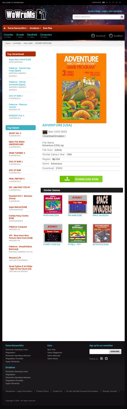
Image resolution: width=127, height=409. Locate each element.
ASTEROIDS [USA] (100, 244)
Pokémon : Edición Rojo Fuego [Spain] (19, 69)
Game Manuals (53, 355)
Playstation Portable (14, 358)
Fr (107, 2)
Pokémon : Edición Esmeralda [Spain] (17, 83)
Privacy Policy (42, 391)
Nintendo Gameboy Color (20, 252)
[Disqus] (82, 291)
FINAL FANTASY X (17, 179)
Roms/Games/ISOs (17, 28)
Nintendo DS (14, 110)
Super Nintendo (16, 62)
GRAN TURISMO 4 (17, 153)
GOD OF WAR (15, 170)
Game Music (52, 358)
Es (110, 2)
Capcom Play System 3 (18, 260)
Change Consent (109, 391)
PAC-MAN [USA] (75, 215)
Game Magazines (54, 352)
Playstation (14, 201)
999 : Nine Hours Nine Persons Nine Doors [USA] (20, 236)
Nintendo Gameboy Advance (18, 355)
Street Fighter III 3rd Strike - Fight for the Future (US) (20, 267)
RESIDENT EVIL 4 (16, 116)
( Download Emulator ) (53, 136)
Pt (113, 2)
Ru (120, 2)
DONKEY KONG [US (51, 244)
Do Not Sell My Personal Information (82, 391)
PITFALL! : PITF (74, 244)
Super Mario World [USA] (20, 59)
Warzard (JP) (15, 258)
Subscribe (115, 351)
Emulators (35, 28)
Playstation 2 (15, 98)
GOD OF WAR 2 (16, 96)
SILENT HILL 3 (15, 133)
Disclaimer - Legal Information (19, 391)
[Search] (122, 17)
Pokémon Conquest (18, 227)
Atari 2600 (28, 43)
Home (8, 43)
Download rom (86, 179)
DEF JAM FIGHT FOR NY (19, 187)
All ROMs (17, 43)
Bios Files (47, 28)
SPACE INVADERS (100, 215)
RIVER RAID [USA (51, 215)
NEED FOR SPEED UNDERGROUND (17, 143)
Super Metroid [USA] (18, 207)
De (117, 2)
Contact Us (57, 391)
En (103, 2)
